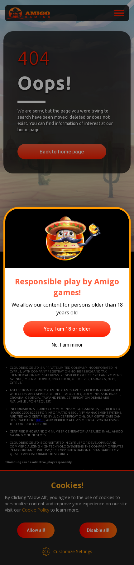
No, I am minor (67, 345)
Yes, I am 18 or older (67, 329)
